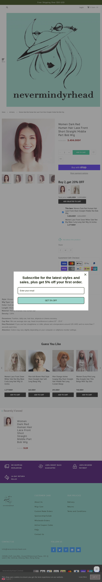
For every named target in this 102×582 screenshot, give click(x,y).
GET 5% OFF (51, 300)
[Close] (85, 275)
